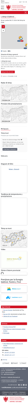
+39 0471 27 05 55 (9, 352)
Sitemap (4, 360)
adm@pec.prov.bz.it (9, 374)
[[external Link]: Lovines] (14, 297)
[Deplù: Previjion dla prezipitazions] (14, 114)
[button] (20, 38)
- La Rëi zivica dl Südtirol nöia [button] (14, 387)
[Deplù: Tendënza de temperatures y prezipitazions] (14, 199)
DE (24, 2)
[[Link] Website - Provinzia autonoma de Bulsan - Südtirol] (16, 7)
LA (20, 2)
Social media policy (20, 394)
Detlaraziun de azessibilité (10, 392)
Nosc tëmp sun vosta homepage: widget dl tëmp (14, 330)
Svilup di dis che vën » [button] (8, 72)
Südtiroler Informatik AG (13, 377)
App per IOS (6, 314)
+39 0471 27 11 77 (9, 355)
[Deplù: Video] (14, 259)
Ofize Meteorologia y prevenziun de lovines (13, 344)
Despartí (6, 363)
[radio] (3, 26)
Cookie (11, 394)
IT (21, 2)
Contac (21, 380)
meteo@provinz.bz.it (9, 347)
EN (26, 2)
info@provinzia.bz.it (10, 372)
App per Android (7, 310)
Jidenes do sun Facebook (10, 316)
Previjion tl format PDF (9, 327)
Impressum (22, 392)
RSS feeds (6, 333)
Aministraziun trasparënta (9, 380)
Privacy (5, 394)
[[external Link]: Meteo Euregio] (14, 289)
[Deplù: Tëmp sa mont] (14, 238)
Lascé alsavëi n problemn (9, 381)
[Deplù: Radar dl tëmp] (14, 93)
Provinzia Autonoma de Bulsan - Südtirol (15, 369)
